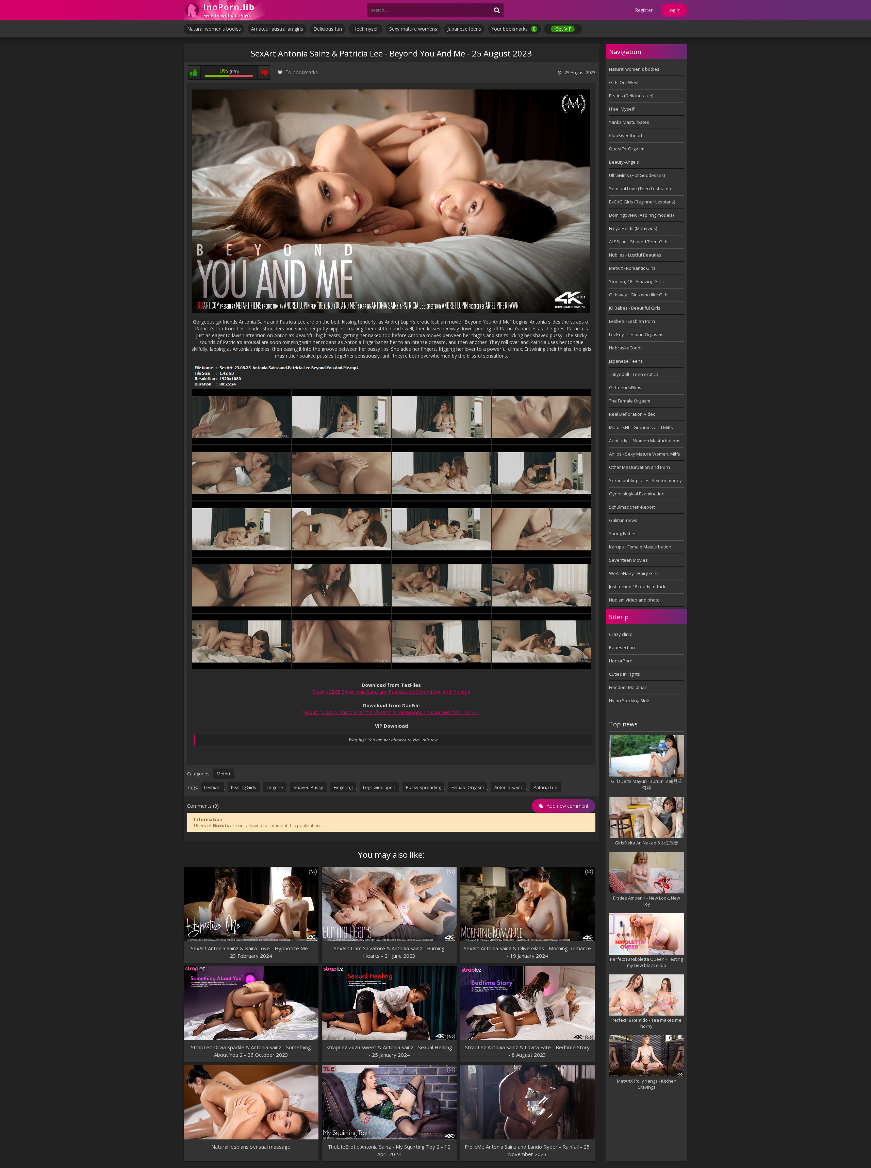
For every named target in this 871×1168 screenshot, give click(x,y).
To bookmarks (302, 72)
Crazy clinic (620, 634)
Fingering (343, 787)
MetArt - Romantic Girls (632, 268)
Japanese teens (464, 29)
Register (644, 10)
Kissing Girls (243, 787)
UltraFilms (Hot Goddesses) (637, 175)
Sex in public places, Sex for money (645, 480)
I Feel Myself (622, 109)
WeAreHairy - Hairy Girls (634, 573)
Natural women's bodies (214, 29)
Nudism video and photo (634, 600)
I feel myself (365, 29)
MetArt (223, 774)
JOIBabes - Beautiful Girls (634, 308)
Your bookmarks (513, 29)
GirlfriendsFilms (625, 387)
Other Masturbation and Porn (639, 467)
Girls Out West (624, 82)
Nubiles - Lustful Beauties (635, 255)
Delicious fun (327, 29)
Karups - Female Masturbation (640, 547)
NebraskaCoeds (626, 348)
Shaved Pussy (308, 787)
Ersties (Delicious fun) (631, 96)
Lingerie (275, 787)
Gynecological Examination (636, 494)
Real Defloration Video (632, 414)
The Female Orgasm (629, 401)
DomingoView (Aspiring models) (641, 215)
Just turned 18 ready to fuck (637, 586)
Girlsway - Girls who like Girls (639, 295)
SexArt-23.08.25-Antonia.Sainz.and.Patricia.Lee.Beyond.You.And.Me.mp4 (391, 692)
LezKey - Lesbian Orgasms (636, 334)
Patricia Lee (545, 787)
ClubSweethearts (627, 135)
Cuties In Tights (624, 674)
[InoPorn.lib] (224, 10)
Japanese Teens (626, 361)
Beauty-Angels (624, 162)
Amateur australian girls (277, 29)
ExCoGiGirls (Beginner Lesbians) (642, 202)
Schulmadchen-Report (632, 507)
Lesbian (212, 787)
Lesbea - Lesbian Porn (632, 321)
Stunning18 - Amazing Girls (636, 281)
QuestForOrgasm (626, 149)
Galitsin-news (623, 520)
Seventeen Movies (628, 560)
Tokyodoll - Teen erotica (633, 374)
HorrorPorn (620, 661)
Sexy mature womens (413, 29)
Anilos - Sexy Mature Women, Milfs (644, 454)
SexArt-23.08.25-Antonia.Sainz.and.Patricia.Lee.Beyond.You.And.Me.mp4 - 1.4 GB (391, 712)
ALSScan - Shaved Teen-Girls (639, 241)
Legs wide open (379, 787)
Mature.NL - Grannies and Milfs (641, 427)
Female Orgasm (467, 787)
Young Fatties (623, 533)
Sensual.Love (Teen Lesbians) (640, 188)
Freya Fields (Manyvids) (633, 228)
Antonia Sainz (508, 787)
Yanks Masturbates (629, 122)
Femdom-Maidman (628, 687)
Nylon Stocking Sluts (630, 700)
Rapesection (622, 647)
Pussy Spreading (423, 787)
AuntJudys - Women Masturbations (644, 441)
